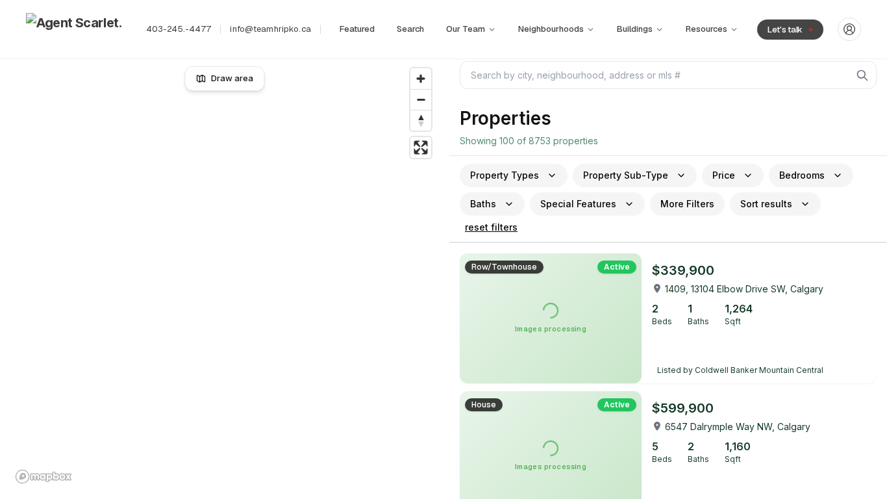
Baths (483, 203)
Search (410, 28)
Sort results (766, 203)
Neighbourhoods (551, 28)
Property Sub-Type (625, 175)
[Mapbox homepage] (43, 476)
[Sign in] (849, 29)
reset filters (491, 227)
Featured (357, 28)
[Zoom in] (420, 78)
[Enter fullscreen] (420, 147)
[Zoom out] (420, 99)
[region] (225, 275)
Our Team (465, 28)
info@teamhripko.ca (270, 28)
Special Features (578, 203)
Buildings (635, 28)
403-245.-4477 (179, 28)
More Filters (687, 203)
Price (723, 175)
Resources (706, 28)
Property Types (504, 175)
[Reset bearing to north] (420, 120)
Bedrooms (802, 175)
